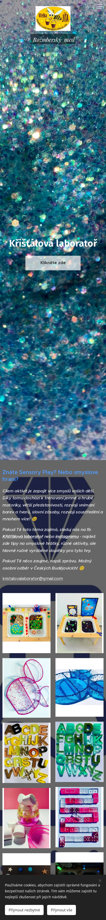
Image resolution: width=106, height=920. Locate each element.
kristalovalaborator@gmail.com (32, 578)
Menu (100, 6)
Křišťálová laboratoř (22, 536)
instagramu (66, 536)
